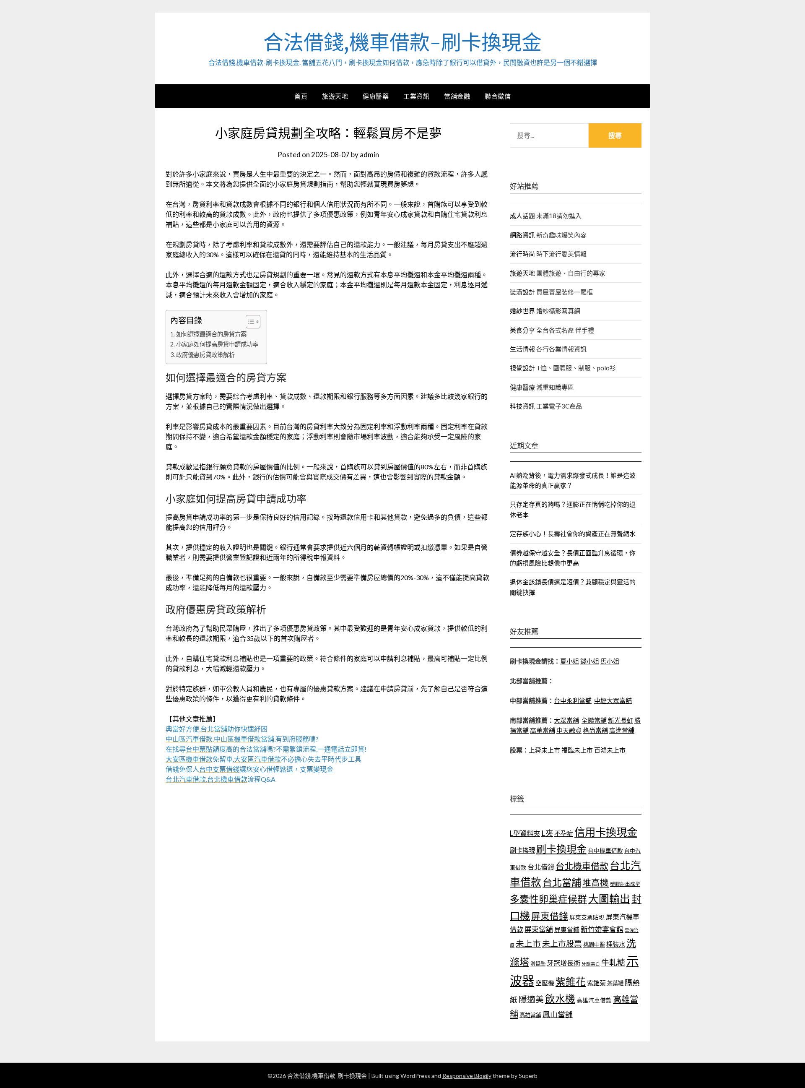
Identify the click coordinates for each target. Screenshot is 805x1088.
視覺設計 (522, 368)
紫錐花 (571, 981)
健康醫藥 (376, 96)
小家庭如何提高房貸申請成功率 (217, 344)
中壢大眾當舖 (613, 700)
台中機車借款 (605, 850)
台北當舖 (562, 882)
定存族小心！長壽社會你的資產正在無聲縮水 (573, 533)
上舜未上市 (544, 750)
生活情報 (522, 349)
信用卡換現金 (605, 831)
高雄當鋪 (530, 1015)
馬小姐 (609, 661)
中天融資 (569, 730)
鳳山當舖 (558, 1014)
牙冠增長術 (563, 963)
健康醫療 (522, 387)
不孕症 (563, 833)
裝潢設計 (522, 292)
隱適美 (531, 999)
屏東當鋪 (566, 929)
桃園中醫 (594, 944)
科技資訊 (522, 406)
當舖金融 (457, 96)
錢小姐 (589, 661)
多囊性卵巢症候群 (548, 899)
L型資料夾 (525, 833)
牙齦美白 (591, 963)
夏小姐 (569, 661)
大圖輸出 (609, 899)
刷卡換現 (522, 850)
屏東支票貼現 (587, 917)
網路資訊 (522, 235)
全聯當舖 (594, 720)
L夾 (547, 833)
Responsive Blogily (466, 1075)
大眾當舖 (566, 720)
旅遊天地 (335, 96)
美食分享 (522, 330)
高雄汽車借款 (594, 1000)
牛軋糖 (613, 962)
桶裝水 (615, 944)
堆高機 (595, 882)
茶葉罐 (615, 983)
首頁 (300, 96)
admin (369, 154)
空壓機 (544, 982)
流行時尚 (522, 254)
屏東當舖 (539, 929)
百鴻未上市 (610, 750)
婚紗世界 (522, 311)
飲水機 (560, 999)
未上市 (528, 943)
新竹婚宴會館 (602, 929)
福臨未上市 (577, 750)
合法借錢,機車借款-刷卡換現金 (402, 42)
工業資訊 (416, 96)
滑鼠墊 (537, 963)
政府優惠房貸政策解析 (205, 354)
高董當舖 (542, 730)
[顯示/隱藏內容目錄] (248, 322)
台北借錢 (540, 867)
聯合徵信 (498, 96)
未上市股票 (562, 943)
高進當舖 (621, 730)
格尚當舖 (595, 730)
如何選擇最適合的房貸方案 (211, 334)
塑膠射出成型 (625, 884)
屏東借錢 (549, 916)
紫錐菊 (596, 982)
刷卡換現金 (561, 849)
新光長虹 (620, 720)
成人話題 (522, 215)
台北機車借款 (582, 866)
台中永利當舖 (573, 700)
